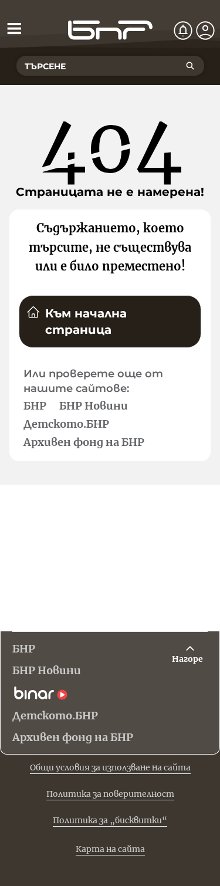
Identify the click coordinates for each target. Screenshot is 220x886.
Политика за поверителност (110, 794)
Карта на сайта (110, 849)
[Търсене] (190, 65)
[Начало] (110, 30)
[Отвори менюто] (14, 28)
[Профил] (205, 30)
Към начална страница (86, 321)
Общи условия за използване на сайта (110, 767)
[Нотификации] (183, 30)
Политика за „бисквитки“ (110, 820)
